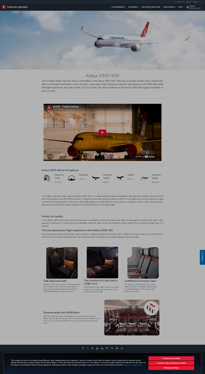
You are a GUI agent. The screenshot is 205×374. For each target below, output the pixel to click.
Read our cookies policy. (133, 365)
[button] (171, 368)
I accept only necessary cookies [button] (171, 363)
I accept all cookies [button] (171, 358)
